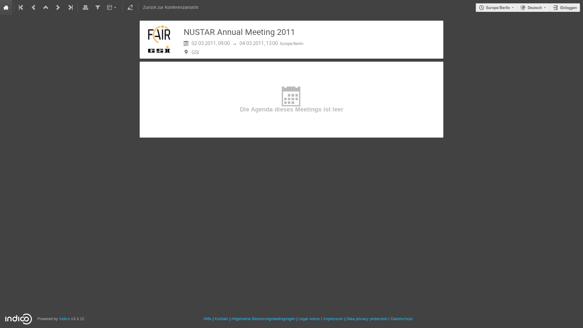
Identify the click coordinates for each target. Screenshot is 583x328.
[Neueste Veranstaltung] (70, 7)
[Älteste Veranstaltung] (21, 7)
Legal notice (309, 318)
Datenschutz (402, 318)
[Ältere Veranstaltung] (34, 7)
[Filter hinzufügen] (97, 7)
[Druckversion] (85, 7)
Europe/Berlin (498, 7)
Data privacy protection (367, 318)
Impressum (333, 318)
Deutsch (535, 7)
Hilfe (207, 318)
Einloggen (568, 7)
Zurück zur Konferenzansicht (170, 7)
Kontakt (221, 318)
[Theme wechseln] (112, 7)
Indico (64, 318)
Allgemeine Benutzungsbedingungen (263, 318)
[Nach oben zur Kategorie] (46, 7)
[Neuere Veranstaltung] (58, 7)
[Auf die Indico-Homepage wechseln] (6, 7)
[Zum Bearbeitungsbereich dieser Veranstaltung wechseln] (130, 7)
